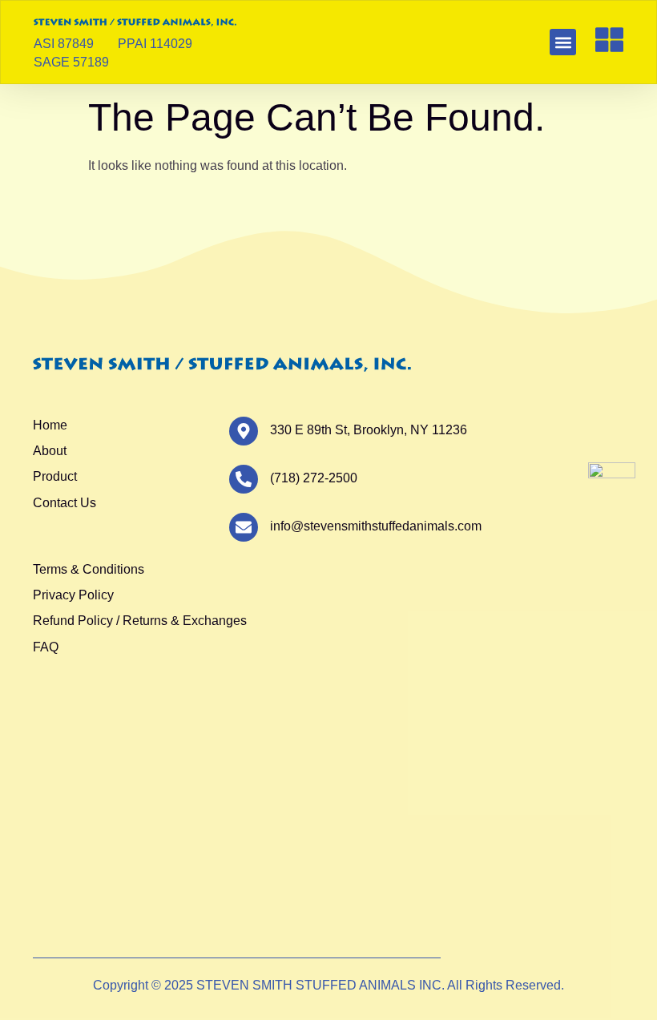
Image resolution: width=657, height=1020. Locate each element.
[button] (563, 42)
